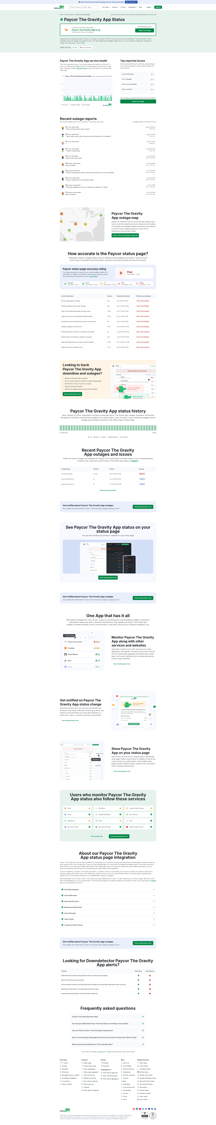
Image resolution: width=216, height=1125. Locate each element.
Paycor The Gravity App (83, 14)
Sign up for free (82, 68)
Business (106, 1063)
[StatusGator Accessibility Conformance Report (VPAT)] (152, 1115)
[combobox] (83, 7)
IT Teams (65, 1063)
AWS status (143, 1063)
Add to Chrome (130, 2)
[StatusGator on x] (155, 1109)
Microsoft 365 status (146, 1084)
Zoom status (144, 1099)
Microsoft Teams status (147, 1081)
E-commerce (66, 1081)
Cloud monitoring (89, 1075)
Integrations (127, 1072)
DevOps (64, 1066)
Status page (87, 1063)
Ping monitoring (89, 1084)
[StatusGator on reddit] (134, 1109)
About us (126, 1063)
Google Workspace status (148, 1078)
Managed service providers (70, 1075)
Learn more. (94, 276)
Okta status (143, 1087)
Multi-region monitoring (91, 1090)
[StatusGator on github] (149, 1109)
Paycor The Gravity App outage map (82, 224)
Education (65, 1069)
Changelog (126, 1084)
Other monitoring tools (110, 1076)
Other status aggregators (111, 1079)
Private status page (90, 1066)
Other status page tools (110, 1073)
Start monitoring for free (72, 394)
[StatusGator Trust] (145, 1115)
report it (134, 461)
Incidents (86, 1087)
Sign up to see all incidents (108, 490)
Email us (101, 1052)
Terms (125, 1096)
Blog (140, 7)
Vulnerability (127, 1090)
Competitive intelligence (69, 1078)
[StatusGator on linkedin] (137, 1109)
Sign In (149, 7)
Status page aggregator (91, 1072)
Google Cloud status (146, 1075)
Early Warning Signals (91, 1081)
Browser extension (129, 1075)
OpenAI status (144, 1090)
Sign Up (158, 7)
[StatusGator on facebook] (152, 1109)
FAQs (124, 1099)
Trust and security (129, 1087)
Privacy (125, 1093)
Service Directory (128, 1069)
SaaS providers (67, 1084)
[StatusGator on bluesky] (143, 1109)
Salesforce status (145, 1093)
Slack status (143, 1096)
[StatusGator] (96, 1110)
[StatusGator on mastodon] (146, 1109)
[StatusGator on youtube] (140, 1109)
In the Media (127, 1066)
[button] (108, 889)
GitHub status (144, 1072)
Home (61, 14)
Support (125, 1078)
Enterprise (65, 1072)
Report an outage (145, 30)
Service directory (69, 14)
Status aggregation (90, 1069)
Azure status (144, 1066)
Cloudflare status (145, 1069)
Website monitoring (90, 1078)
